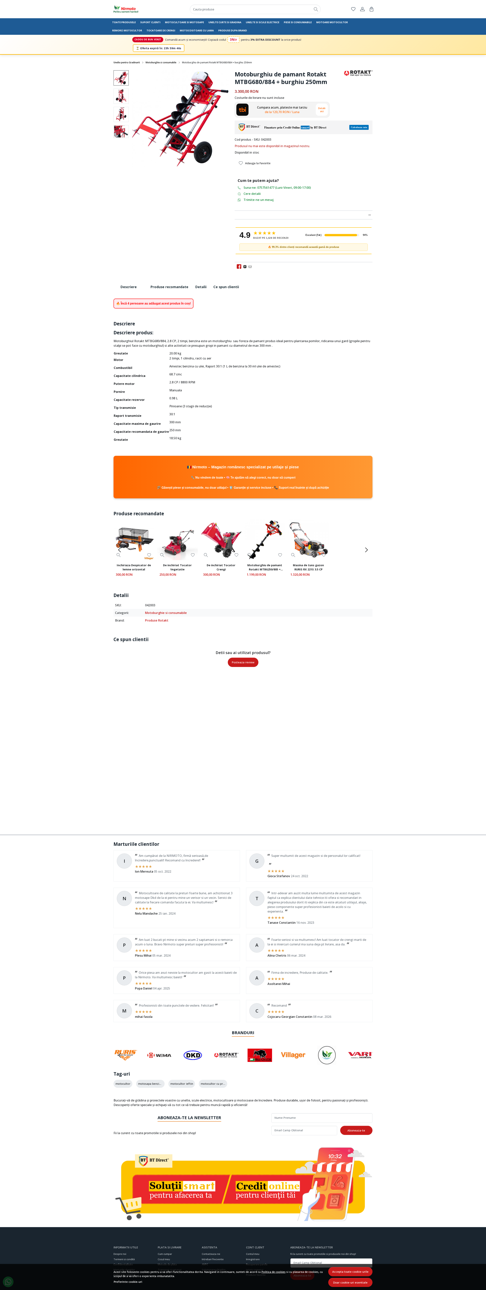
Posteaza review (243, 662)
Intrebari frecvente (213, 1259)
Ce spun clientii (226, 287)
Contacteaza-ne (211, 1254)
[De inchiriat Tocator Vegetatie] (177, 539)
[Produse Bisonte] (260, 1062)
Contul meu (252, 1254)
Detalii (201, 287)
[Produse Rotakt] (226, 1062)
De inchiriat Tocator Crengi (221, 567)
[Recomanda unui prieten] (251, 266)
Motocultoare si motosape (184, 22)
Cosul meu (164, 1259)
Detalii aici (321, 109)
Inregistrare (253, 1259)
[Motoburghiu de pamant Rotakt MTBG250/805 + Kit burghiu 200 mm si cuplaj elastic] (265, 539)
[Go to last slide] (120, 1055)
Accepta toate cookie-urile (350, 1271)
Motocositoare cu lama (197, 30)
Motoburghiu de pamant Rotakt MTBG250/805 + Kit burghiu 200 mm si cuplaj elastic (264, 567)
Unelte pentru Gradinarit (127, 62)
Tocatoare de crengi (161, 30)
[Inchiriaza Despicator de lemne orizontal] (134, 539)
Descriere (128, 287)
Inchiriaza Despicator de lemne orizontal (134, 567)
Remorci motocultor (127, 30)
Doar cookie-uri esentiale (350, 1282)
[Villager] (293, 1062)
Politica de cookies (273, 1272)
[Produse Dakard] (193, 1062)
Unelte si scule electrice (262, 22)
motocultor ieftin (181, 1083)
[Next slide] (366, 550)
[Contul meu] (362, 9)
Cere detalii (252, 194)
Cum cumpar (165, 1254)
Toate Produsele (124, 22)
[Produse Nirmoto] (327, 1062)
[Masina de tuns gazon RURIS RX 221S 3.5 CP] (308, 539)
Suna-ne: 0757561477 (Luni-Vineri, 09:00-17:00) (277, 188)
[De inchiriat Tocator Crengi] (221, 539)
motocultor (122, 1083)
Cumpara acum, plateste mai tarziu (282, 109)
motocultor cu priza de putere (220, 1083)
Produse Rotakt (156, 620)
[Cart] (371, 9)
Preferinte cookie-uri (128, 1282)
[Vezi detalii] (119, 555)
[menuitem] (121, 78)
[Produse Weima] (159, 1062)
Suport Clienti (150, 22)
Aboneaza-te (356, 1130)
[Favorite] (353, 9)
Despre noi (120, 1254)
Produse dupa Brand (232, 30)
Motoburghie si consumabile (161, 62)
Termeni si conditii (124, 1259)
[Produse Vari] (360, 1062)
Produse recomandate (169, 287)
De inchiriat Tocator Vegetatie (177, 567)
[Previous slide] (120, 550)
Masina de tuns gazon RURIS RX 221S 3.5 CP (308, 567)
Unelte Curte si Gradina (224, 22)
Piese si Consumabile (298, 22)
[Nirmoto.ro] (135, 9)
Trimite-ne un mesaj (259, 200)
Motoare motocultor (332, 22)
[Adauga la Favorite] (149, 555)
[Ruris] (126, 1062)
